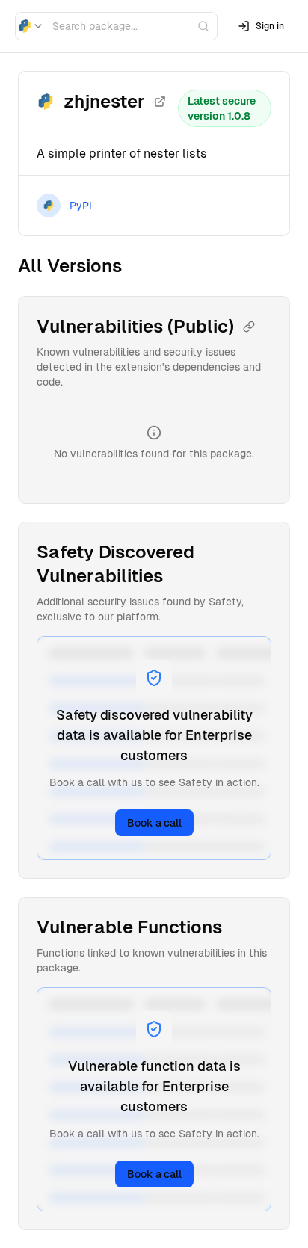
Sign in (270, 26)
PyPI (81, 205)
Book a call (154, 823)
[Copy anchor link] (249, 327)
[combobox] (31, 26)
